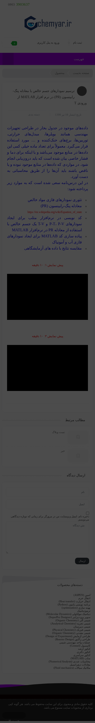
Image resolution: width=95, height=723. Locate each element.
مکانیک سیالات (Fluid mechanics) (72, 667)
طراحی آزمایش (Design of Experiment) (68, 636)
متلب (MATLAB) (80, 658)
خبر (63, 450)
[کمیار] (47, 22)
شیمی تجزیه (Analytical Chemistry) (70, 623)
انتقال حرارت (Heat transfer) (74, 601)
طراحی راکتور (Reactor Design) (72, 639)
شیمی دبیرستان (81, 626)
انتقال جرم (84, 598)
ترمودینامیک (83, 610)
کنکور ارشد (84, 648)
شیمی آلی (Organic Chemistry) (73, 620)
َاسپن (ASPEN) (82, 594)
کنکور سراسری (81, 655)
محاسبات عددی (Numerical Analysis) (69, 661)
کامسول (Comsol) (80, 645)
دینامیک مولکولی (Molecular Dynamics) (68, 613)
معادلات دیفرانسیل (80, 664)
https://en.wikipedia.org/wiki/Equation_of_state (55, 212)
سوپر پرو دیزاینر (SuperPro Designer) (69, 617)
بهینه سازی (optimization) (76, 607)
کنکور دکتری (83, 651)
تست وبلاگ (58, 432)
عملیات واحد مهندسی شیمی (74, 642)
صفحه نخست (81, 73)
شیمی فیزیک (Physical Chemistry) (71, 629)
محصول (59, 73)
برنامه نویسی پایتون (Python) (74, 604)
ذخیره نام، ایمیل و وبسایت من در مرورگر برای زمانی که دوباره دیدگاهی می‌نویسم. (50, 518)
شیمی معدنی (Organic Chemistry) (71, 632)
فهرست (79, 59)
